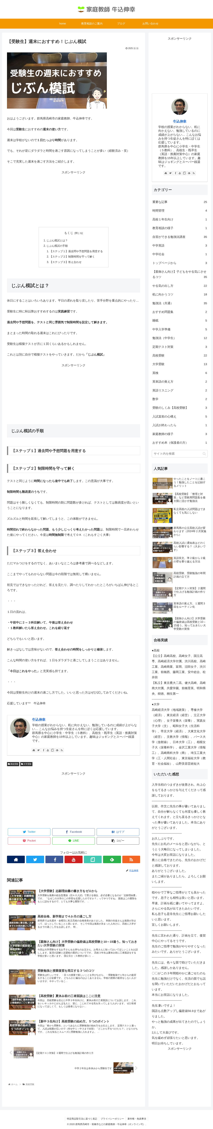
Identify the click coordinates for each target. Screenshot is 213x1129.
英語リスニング (179, 390)
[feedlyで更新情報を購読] (57, 750)
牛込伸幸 (38, 719)
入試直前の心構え (179, 416)
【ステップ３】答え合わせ (66, 262)
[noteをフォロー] (52, 750)
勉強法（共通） (179, 303)
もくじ (68, 233)
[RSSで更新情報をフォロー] (62, 750)
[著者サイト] (34, 750)
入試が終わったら (179, 425)
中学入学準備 (179, 329)
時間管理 (179, 210)
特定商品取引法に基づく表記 (82, 1118)
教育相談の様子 (179, 228)
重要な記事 (179, 202)
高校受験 (14, 764)
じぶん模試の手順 (57, 245)
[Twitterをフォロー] (38, 750)
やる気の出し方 (179, 285)
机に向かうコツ (179, 294)
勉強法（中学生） (179, 338)
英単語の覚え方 (179, 381)
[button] (204, 454)
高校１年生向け (179, 219)
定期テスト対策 (179, 346)
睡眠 (179, 320)
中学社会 (179, 254)
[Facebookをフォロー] (43, 750)
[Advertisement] (73, 198)
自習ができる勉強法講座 (179, 237)
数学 (179, 399)
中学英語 (179, 245)
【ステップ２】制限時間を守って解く (72, 256)
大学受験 (27, 764)
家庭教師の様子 (179, 434)
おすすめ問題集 (179, 312)
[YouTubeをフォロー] (48, 750)
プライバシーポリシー (112, 1118)
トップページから (179, 263)
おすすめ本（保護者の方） (179, 442)
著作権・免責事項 (136, 1118)
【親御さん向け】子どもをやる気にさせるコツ (179, 274)
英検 (179, 373)
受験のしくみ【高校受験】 (179, 407)
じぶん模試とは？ (57, 240)
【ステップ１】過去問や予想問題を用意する (76, 251)
